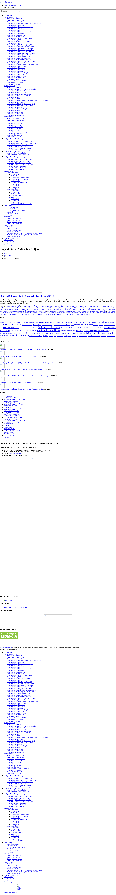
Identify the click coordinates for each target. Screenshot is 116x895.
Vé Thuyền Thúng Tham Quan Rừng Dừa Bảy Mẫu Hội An (24, 233)
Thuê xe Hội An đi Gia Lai (15, 112)
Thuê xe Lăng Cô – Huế (14, 136)
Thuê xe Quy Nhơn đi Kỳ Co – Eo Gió (18, 161)
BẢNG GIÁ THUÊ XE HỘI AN (13, 404)
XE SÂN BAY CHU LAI (11, 414)
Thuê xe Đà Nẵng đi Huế (14, 43)
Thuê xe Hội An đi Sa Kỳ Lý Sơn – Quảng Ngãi (21, 104)
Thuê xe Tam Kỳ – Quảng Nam (16, 146)
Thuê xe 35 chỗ (15, 186)
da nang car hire (32, 322)
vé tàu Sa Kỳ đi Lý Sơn (15, 312)
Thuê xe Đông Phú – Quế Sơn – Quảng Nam (20, 150)
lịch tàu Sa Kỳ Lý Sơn (92, 309)
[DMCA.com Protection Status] (9, 638)
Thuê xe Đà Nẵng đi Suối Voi (15, 36)
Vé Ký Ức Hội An (12, 231)
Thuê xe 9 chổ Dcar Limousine (20, 179)
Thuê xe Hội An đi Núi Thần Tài (16, 92)
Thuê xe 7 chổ (15, 176)
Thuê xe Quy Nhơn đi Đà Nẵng (16, 168)
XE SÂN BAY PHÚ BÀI (11, 411)
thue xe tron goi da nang (98, 325)
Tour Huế (10, 212)
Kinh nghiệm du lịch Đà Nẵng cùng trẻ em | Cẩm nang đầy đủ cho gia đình (21, 389)
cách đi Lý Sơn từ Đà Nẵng (84, 306)
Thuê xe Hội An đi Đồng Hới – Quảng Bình (20, 105)
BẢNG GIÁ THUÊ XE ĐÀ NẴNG (14, 399)
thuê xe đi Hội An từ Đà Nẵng (76, 333)
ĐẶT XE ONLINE (9, 434)
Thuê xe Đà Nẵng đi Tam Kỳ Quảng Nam (19, 59)
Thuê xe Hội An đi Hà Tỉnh (15, 107)
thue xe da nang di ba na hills (31, 325)
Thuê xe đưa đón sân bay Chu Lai (17, 140)
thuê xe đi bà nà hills (22, 333)
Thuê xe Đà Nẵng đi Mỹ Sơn (15, 40)
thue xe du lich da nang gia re (65, 325)
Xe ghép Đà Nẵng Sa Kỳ (14, 223)
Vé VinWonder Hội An (14, 230)
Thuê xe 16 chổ (15, 181)
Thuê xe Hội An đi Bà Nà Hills (16, 91)
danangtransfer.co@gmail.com (12, 5)
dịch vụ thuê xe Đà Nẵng (61, 322)
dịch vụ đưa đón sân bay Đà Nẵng (93, 322)
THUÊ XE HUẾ (8, 117)
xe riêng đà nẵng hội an (73, 336)
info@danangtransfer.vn (15, 453)
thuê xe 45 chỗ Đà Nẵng (80, 327)
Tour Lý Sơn (11, 215)
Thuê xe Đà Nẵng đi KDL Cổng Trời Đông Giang (21, 61)
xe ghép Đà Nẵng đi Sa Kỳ (63, 312)
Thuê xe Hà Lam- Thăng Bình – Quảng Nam (20, 145)
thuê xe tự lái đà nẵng (85, 330)
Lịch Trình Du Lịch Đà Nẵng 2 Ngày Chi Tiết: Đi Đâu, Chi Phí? (18, 382)
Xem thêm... (87, 314)
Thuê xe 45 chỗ (15, 187)
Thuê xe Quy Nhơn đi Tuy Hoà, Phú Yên (19, 163)
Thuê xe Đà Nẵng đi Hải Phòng (16, 76)
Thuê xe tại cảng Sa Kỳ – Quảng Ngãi (18, 154)
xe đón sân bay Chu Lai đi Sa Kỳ (17, 314)
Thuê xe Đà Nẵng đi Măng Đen (16, 71)
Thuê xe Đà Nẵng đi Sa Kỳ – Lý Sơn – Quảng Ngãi (22, 46)
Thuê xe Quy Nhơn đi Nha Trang (16, 166)
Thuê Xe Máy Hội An (17, 195)
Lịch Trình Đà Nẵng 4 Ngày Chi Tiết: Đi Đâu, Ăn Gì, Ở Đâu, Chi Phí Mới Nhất (23, 349)
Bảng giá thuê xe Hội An (14, 87)
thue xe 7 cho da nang (11, 324)
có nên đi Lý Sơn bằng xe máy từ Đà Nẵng (53, 308)
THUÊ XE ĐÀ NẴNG (10, 17)
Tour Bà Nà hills (12, 209)
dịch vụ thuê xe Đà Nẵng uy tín (77, 322)
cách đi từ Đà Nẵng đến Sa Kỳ (101, 306)
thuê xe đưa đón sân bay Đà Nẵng (38, 336)
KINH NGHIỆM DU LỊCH (12, 238)
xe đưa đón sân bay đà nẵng (97, 336)
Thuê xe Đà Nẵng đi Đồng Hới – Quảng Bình (20, 55)
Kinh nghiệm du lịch (27, 306)
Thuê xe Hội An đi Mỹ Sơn (15, 99)
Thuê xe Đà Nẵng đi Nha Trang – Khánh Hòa (20, 50)
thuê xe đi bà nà (10, 333)
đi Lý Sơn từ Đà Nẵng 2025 (58, 314)
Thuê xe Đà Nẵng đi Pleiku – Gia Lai (18, 69)
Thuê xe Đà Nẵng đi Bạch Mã (16, 35)
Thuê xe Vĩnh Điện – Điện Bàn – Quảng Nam (20, 148)
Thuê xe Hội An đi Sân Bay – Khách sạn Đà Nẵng (21, 89)
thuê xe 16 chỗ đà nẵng (49, 327)
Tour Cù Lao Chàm (12, 207)
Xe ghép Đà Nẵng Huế (14, 218)
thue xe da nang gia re (49, 325)
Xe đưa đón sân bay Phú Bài (15, 120)
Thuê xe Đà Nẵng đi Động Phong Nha (18, 58)
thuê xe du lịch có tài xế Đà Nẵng (30, 330)
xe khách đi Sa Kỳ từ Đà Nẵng (96, 312)
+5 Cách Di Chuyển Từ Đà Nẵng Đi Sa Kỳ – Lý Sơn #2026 (27, 296)
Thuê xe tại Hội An (12, 189)
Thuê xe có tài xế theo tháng (15, 82)
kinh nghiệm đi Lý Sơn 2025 (77, 309)
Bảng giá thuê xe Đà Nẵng (15, 18)
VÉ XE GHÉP (8, 425)
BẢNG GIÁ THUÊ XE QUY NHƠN (15, 420)
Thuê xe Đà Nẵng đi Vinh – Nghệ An (18, 73)
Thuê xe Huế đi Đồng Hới (14, 133)
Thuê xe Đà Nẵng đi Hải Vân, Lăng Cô (18, 41)
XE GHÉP (7, 217)
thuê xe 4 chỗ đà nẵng (11, 327)
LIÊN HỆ (6, 243)
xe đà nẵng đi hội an (83, 336)
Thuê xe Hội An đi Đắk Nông (15, 115)
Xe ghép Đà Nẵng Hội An (14, 222)
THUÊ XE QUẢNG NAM (12, 138)
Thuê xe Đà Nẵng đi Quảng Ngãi (16, 66)
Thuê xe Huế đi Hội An (14, 130)
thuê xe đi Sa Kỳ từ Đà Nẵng (98, 311)
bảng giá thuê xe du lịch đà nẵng (7, 322)
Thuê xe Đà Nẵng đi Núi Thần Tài (17, 30)
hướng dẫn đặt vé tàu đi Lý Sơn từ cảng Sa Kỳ (54, 309)
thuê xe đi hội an (60, 333)
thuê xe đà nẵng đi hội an (16, 335)
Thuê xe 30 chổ (15, 184)
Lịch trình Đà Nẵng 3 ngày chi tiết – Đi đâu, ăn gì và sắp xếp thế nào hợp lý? (22, 369)
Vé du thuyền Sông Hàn (14, 236)
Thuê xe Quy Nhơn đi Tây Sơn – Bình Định (20, 164)
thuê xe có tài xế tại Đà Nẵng (95, 327)
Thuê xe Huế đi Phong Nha (15, 135)
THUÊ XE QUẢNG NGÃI (12, 151)
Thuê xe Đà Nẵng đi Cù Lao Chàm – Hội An (20, 27)
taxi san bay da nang (108, 322)
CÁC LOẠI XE (8, 171)
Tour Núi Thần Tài (12, 213)
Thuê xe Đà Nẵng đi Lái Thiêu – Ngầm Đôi (20, 32)
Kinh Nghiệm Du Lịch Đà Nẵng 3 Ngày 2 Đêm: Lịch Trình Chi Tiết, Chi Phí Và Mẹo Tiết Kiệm (28, 363)
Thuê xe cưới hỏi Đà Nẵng (15, 79)
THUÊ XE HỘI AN (9, 86)
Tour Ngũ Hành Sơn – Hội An (16, 210)
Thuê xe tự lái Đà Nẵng (14, 84)
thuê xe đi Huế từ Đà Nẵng (46, 333)
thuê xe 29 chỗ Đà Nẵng (67, 327)
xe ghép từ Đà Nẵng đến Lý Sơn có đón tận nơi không (38, 312)
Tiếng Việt (9, 245)
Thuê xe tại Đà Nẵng (13, 172)
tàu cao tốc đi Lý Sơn (26, 311)
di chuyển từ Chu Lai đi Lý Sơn (76, 308)
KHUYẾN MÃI (8, 240)
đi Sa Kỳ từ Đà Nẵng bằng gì (75, 314)
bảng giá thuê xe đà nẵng (21, 322)
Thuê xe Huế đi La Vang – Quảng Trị (18, 132)
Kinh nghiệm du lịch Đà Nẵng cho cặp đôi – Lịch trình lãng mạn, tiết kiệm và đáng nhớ (25, 376)
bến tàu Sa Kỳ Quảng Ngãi (41, 306)
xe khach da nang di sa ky (79, 312)
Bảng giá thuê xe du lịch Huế (15, 118)
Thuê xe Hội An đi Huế (14, 97)
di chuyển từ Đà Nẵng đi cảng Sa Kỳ (29, 309)
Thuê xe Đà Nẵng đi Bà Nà (15, 28)
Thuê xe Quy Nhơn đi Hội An (16, 169)
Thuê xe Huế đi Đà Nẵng (14, 128)
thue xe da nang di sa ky (65, 311)
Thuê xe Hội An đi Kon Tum (15, 110)
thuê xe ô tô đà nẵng (101, 331)
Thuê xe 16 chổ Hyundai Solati (20, 182)
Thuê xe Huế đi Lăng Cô (14, 123)
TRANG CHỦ (8, 15)
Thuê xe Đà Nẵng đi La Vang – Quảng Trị (19, 45)
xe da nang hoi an (52, 336)
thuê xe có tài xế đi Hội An (16, 330)
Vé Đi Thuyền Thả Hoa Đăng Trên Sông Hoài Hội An (23, 235)
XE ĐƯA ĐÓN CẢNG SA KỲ (13, 417)
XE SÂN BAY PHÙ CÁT (11, 422)
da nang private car (44, 322)
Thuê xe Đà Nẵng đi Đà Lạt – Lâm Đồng (19, 51)
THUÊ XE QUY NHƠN (11, 156)
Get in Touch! (4, 440)
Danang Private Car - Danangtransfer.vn (15, 607)
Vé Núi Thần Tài (12, 228)
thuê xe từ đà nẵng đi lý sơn (81, 311)
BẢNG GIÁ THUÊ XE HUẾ (12, 409)
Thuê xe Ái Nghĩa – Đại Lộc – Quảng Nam (19, 141)
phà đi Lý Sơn (103, 309)
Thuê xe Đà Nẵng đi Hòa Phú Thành (18, 33)
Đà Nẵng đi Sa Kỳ (43, 314)
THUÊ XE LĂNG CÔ (10, 406)
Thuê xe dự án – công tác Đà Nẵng (17, 81)
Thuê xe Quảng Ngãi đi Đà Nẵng (16, 153)
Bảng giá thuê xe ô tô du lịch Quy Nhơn (18, 158)
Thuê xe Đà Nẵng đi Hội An (15, 25)
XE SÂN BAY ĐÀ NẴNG (12, 401)
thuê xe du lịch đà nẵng (49, 330)
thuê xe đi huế (34, 333)
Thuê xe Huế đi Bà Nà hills (15, 127)
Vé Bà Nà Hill (11, 227)
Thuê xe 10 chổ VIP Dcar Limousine (21, 204)
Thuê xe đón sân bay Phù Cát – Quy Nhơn (19, 159)
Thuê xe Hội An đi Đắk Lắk (15, 113)
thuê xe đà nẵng (91, 333)
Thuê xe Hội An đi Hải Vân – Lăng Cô (18, 95)
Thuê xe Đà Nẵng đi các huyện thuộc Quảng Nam (21, 53)
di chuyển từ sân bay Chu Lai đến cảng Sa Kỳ (99, 308)
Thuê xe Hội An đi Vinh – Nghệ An (17, 109)
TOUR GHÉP (8, 205)
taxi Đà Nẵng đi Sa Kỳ (39, 311)
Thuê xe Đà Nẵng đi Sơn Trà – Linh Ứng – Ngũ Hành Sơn (24, 23)
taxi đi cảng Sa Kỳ (52, 311)
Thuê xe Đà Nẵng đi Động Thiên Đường (19, 56)
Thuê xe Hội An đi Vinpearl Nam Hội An (19, 94)
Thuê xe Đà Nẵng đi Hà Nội (15, 74)
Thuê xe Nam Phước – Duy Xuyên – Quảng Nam (21, 143)
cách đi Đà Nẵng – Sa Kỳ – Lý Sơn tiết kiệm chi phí (26, 308)
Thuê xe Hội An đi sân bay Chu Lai (17, 102)
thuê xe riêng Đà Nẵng (68, 330)
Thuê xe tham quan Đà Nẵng (15, 22)
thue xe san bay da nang (83, 325)
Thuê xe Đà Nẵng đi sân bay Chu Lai (18, 63)
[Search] (19, 11)
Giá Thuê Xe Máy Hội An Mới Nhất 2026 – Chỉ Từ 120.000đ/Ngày (19, 356)
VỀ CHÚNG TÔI (9, 241)
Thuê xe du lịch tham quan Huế (16, 122)
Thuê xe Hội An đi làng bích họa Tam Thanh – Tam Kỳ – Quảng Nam (27, 100)
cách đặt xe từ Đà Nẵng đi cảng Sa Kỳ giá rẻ (62, 306)
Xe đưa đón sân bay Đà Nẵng (15, 20)
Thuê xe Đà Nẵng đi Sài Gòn (15, 77)
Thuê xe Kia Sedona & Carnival (20, 177)
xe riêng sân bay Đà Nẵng (62, 336)
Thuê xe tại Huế (11, 197)
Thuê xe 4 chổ (15, 174)
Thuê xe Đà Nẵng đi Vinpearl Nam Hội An (19, 38)
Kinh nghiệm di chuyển (13, 306)
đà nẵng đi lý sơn (33, 314)
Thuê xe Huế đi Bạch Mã (14, 125)
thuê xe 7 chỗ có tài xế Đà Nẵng (29, 327)
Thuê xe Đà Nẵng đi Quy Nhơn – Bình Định (20, 48)
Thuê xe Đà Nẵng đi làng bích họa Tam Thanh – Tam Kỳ (23, 64)
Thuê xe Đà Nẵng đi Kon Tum (16, 68)
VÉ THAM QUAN (9, 225)
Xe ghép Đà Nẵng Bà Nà (14, 220)
